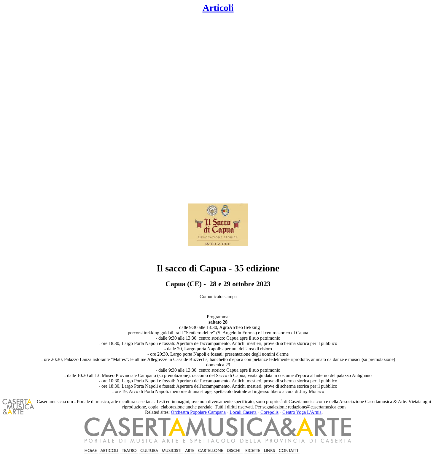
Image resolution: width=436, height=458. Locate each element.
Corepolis (269, 412)
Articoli (218, 7)
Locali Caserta (243, 412)
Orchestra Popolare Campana (198, 412)
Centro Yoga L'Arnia (302, 412)
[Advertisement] (169, 109)
